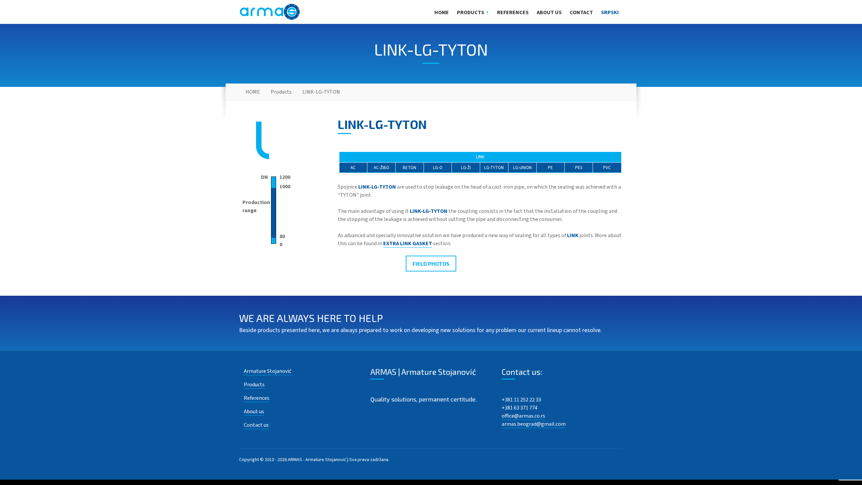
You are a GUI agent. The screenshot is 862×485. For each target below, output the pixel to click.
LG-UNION (522, 167)
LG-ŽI (466, 167)
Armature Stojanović (267, 371)
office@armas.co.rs (523, 416)
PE (550, 167)
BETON (409, 167)
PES (579, 167)
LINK (480, 157)
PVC (607, 167)
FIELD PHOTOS (431, 263)
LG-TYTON (494, 167)
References (513, 12)
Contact (581, 12)
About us (549, 12)
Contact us (256, 425)
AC (353, 167)
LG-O (437, 167)
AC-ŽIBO (381, 167)
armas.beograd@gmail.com (534, 424)
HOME (441, 12)
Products (470, 12)
